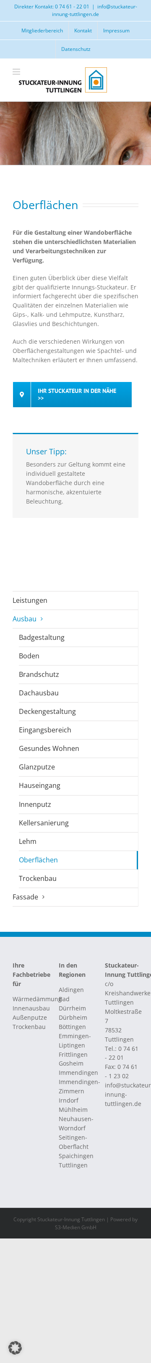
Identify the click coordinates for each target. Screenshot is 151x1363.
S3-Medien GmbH (75, 1227)
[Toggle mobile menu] (17, 71)
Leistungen (30, 600)
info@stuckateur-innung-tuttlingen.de (94, 10)
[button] (15, 1348)
